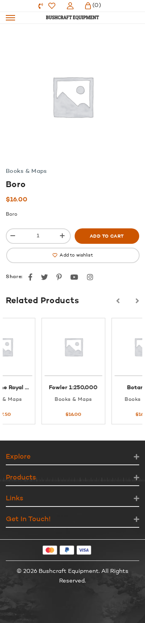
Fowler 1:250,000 (45, 388)
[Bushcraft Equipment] (73, 17)
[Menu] (10, 17)
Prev (118, 301)
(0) (96, 5)
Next (137, 301)
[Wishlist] (51, 6)
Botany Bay (115, 388)
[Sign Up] (70, 6)
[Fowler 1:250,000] (45, 346)
